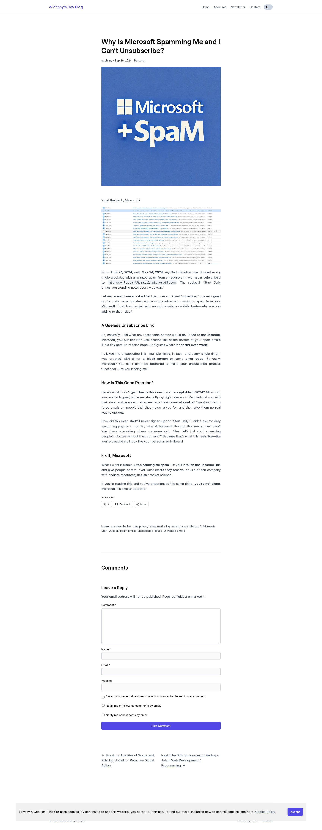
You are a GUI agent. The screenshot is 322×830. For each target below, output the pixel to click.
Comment (108, 604)
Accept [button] (295, 811)
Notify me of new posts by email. (127, 715)
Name (106, 649)
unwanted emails (174, 530)
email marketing (160, 526)
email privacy (179, 526)
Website (106, 680)
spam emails (128, 530)
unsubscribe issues (150, 530)
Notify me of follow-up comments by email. (133, 705)
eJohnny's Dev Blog (66, 7)
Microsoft (195, 526)
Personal (139, 60)
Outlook (114, 530)
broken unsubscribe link (116, 526)
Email (105, 665)
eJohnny (106, 60)
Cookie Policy (265, 812)
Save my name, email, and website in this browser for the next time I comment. (156, 696)
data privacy (140, 526)
